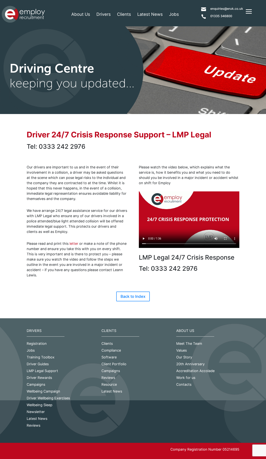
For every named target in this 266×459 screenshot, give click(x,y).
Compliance (111, 350)
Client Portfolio (113, 364)
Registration (37, 343)
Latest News (150, 14)
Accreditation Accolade (195, 371)
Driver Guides (38, 364)
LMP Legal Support (42, 371)
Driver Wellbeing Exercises (48, 398)
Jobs (174, 14)
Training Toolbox (41, 357)
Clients (124, 14)
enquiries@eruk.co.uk (226, 9)
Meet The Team (189, 343)
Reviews (33, 425)
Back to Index (133, 296)
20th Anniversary (190, 364)
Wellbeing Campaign (43, 391)
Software (109, 357)
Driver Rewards (39, 378)
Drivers (103, 14)
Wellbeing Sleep (39, 405)
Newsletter (36, 412)
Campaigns (36, 384)
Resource (109, 384)
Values (181, 350)
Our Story (184, 357)
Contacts (183, 384)
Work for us (185, 378)
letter (74, 243)
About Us (80, 14)
